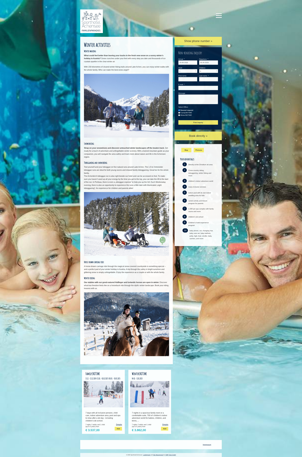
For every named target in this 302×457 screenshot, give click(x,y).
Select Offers (183, 107)
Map (186, 150)
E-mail (181, 84)
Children (202, 68)
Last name (204, 76)
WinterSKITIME (186, 115)
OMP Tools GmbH (170, 455)
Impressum (207, 445)
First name (182, 76)
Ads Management (158, 455)
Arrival (181, 59)
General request (186, 110)
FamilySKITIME (186, 113)
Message (181, 93)
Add (118, 429)
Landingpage (146, 455)
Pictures (198, 150)
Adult (180, 68)
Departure (203, 59)
